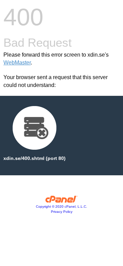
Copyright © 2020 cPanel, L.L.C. (61, 206)
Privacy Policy (61, 211)
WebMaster (17, 62)
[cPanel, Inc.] (61, 201)
